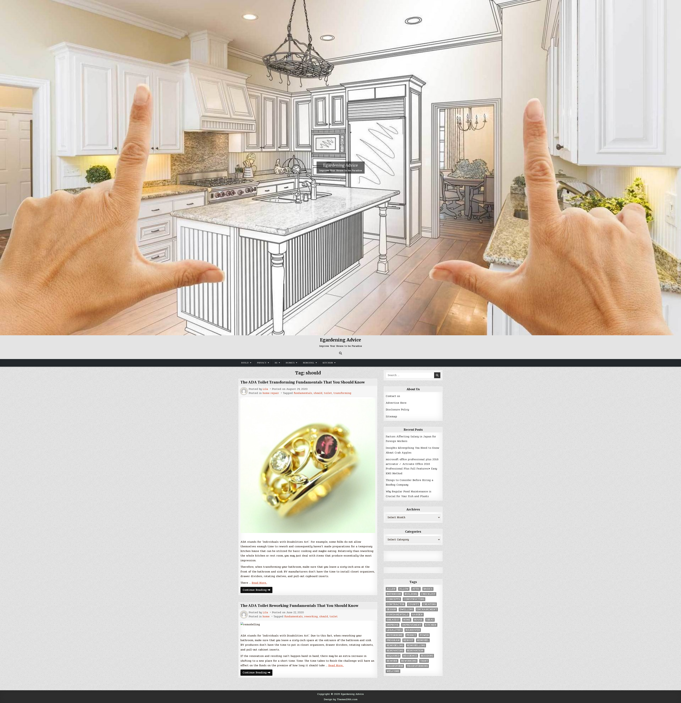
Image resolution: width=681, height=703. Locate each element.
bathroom (394, 594)
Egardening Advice (340, 165)
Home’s (290, 362)
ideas (430, 620)
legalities (394, 630)
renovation (415, 650)
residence (410, 656)
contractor (395, 604)
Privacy (261, 362)
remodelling (416, 645)
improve (392, 625)
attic (416, 589)
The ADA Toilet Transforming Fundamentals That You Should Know (302, 382)
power (424, 635)
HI (276, 362)
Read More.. (259, 583)
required (393, 656)
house (418, 620)
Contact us (393, 396)
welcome (393, 671)
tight (424, 661)
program (393, 640)
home (266, 616)
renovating (395, 650)
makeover (412, 630)
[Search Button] (340, 353)
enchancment (427, 609)
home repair (270, 393)
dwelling (406, 609)
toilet (328, 393)
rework (392, 661)
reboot (408, 640)
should (318, 393)
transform (395, 666)
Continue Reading (257, 590)
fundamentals (303, 393)
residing (427, 656)
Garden (417, 614)
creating (429, 604)
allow (404, 589)
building (411, 594)
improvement (411, 625)
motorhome (395, 635)
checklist (428, 594)
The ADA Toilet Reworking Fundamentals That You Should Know (299, 605)
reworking (311, 616)
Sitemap (391, 416)
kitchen (430, 625)
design (391, 609)
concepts (393, 599)
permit (411, 635)
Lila (265, 389)
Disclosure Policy (397, 409)
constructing (414, 599)
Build (245, 362)
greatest (393, 620)
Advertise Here (396, 403)
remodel (423, 640)
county (413, 604)
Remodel (308, 362)
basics (428, 589)
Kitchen (328, 362)
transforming (342, 393)
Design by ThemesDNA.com (340, 699)
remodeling (395, 645)
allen (391, 589)
